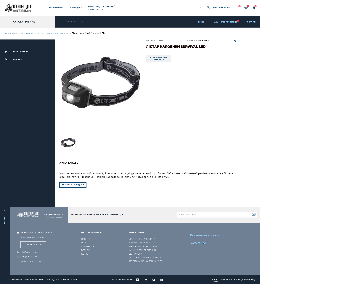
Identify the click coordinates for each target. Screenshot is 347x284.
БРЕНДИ (201, 22)
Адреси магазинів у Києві (32, 237)
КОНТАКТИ (251, 22)
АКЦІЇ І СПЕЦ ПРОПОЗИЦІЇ (225, 22)
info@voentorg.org (29, 252)
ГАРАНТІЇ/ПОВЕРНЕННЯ (142, 243)
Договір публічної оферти (145, 257)
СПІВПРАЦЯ (87, 246)
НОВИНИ (85, 243)
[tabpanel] (100, 82)
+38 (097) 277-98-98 (101, 7)
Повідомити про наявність (158, 58)
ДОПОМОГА (135, 254)
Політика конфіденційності (146, 261)
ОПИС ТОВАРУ (20, 52)
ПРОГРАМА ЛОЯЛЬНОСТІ (143, 246)
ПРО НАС (86, 239)
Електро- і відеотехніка (21, 33)
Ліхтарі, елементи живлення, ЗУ (52, 33)
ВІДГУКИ (17, 59)
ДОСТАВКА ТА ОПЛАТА (142, 239)
